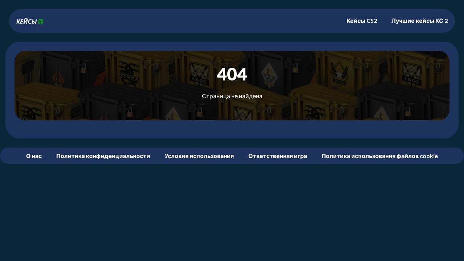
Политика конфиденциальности (103, 155)
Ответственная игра (277, 155)
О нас (34, 155)
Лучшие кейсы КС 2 (420, 20)
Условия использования (199, 155)
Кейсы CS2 (362, 20)
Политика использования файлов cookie (380, 155)
